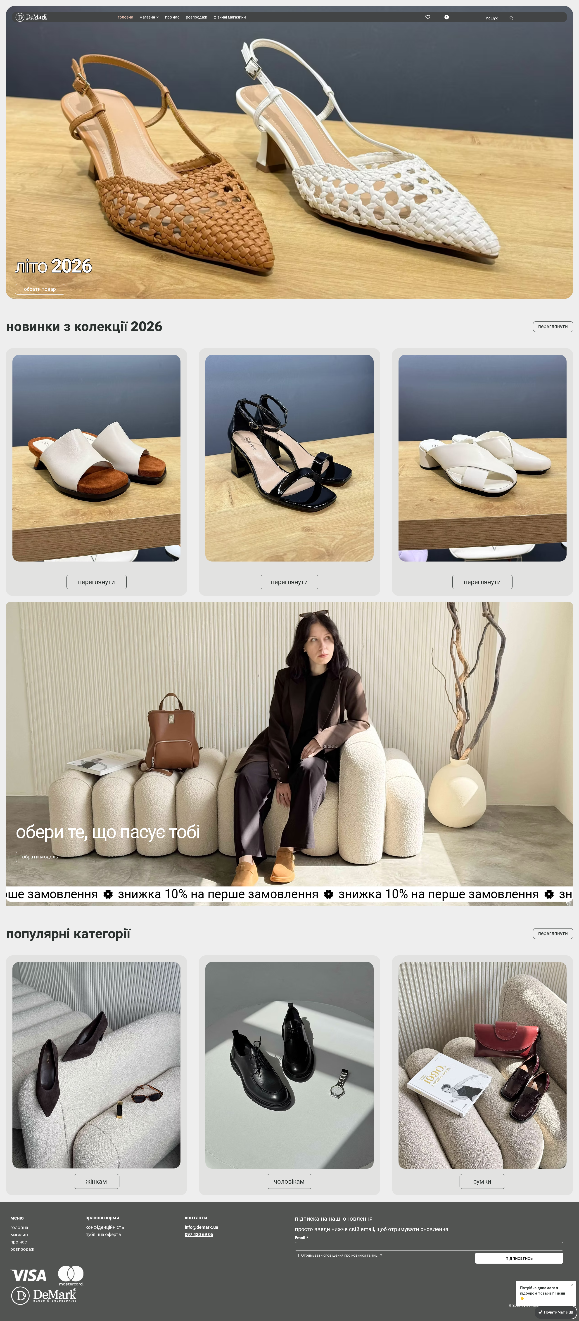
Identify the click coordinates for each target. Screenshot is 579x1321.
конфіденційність (104, 1227)
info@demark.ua (201, 1227)
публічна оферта (103, 1234)
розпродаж (22, 1249)
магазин (19, 1234)
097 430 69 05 (199, 1234)
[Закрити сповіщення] (572, 1285)
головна (19, 1227)
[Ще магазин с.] (158, 17)
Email (301, 1237)
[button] (446, 17)
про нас (18, 1242)
